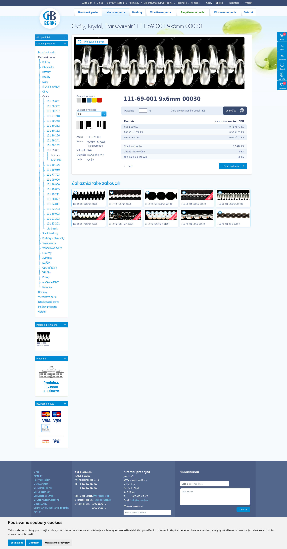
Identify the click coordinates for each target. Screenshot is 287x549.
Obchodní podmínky (43, 487)
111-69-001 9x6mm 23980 (85, 203)
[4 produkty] (89, 100)
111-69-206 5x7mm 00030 (121, 223)
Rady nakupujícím (42, 479)
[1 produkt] (79, 100)
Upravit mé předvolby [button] (57, 542)
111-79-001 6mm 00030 (120, 203)
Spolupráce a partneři (43, 495)
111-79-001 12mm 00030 (193, 223)
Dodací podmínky (42, 491)
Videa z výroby (40, 503)
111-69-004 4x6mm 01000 (85, 223)
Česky (209, 2)
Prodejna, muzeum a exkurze (51, 386)
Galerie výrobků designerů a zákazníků (51, 507)
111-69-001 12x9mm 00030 (230, 203)
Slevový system (41, 483)
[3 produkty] (99, 100)
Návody (37, 511)
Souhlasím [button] (17, 542)
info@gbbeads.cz (101, 495)
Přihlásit (248, 2)
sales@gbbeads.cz (102, 499)
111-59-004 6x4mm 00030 (193, 203)
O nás (36, 471)
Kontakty (38, 475)
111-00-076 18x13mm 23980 (158, 203)
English (219, 2)
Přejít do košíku (232, 166)
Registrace (234, 2)
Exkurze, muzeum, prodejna (46, 499)
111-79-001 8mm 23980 (228, 223)
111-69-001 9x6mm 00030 (43, 344)
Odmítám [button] (34, 542)
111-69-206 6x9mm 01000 (157, 223)
